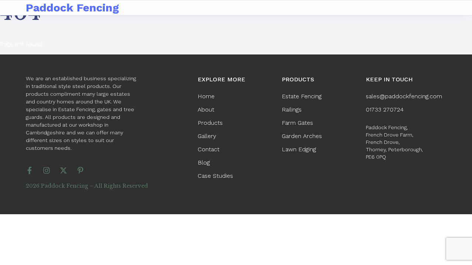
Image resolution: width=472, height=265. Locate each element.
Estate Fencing (302, 96)
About (206, 109)
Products (210, 122)
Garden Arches (302, 135)
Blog (204, 162)
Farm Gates (297, 122)
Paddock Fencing (72, 7)
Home (206, 96)
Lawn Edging (299, 149)
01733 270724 (385, 109)
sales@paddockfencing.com (404, 96)
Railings (292, 109)
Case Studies (215, 175)
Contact (208, 149)
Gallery (207, 135)
